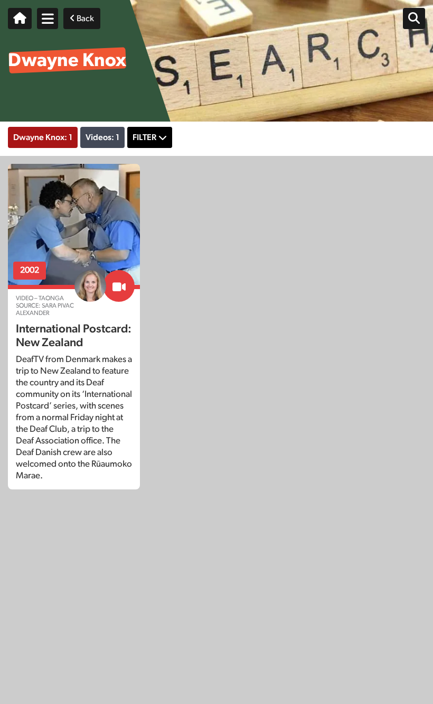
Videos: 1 (102, 137)
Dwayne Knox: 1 (42, 137)
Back (84, 18)
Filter (144, 137)
